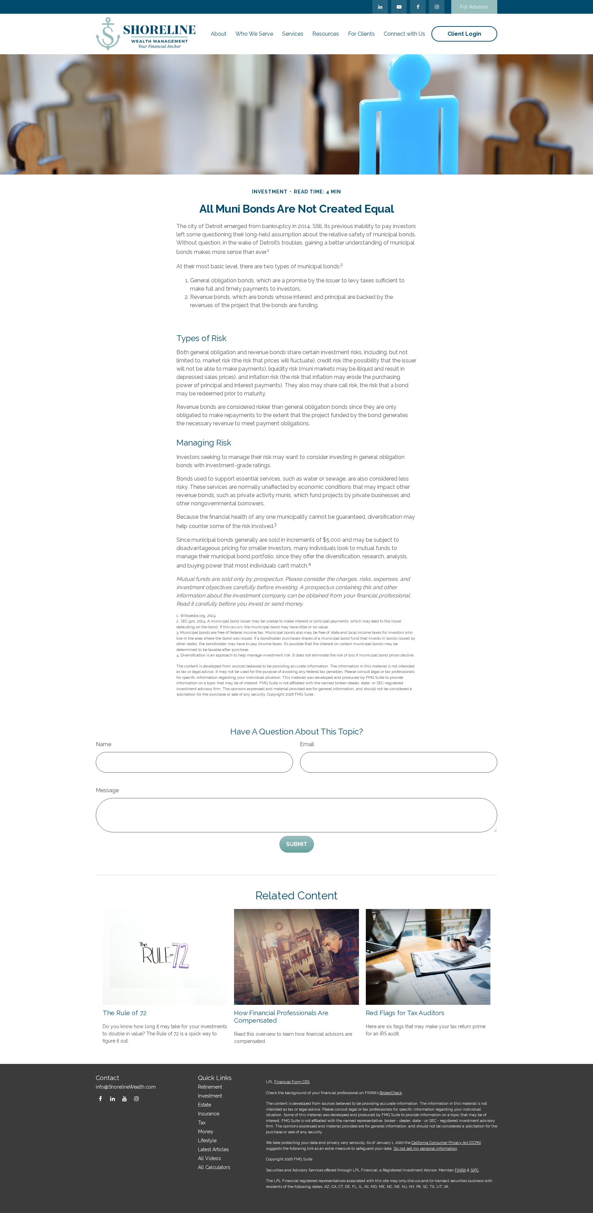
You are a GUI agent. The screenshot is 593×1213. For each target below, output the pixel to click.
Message (107, 790)
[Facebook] (418, 7)
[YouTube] (399, 7)
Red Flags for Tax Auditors (405, 1013)
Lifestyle (207, 1140)
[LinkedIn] (380, 7)
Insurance (208, 1113)
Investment (210, 1096)
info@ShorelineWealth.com (126, 1087)
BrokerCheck (391, 1093)
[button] (218, 34)
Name (103, 744)
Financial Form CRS (292, 1082)
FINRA (460, 1170)
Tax (202, 1122)
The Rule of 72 (125, 1013)
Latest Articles (213, 1149)
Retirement (210, 1087)
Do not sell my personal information (425, 1148)
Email (307, 744)
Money (205, 1131)
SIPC (474, 1170)
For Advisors (474, 7)
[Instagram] (136, 1098)
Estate (204, 1105)
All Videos (209, 1158)
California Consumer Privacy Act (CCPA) (446, 1143)
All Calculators (214, 1167)
